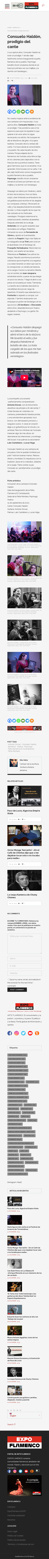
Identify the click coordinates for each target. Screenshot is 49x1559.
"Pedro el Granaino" (18, 1097)
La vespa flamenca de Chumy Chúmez (23, 1379)
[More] (32, 112)
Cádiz (25, 1116)
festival (29, 1135)
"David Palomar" (16, 1062)
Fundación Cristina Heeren (21, 1143)
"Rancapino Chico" (17, 1101)
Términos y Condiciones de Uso (20, 1544)
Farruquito (15, 1135)
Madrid (13, 1154)
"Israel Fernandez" (18, 1074)
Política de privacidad (16, 1540)
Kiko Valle (34, 78)
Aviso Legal (12, 1531)
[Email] (23, 112)
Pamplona (26, 1158)
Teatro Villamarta (18, 1174)
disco (32, 1120)
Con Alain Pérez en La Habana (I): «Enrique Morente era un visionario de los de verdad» (24, 1273)
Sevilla (31, 1170)
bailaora (27, 1108)
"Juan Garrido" (16, 1082)
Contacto (11, 1507)
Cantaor (14, 1112)
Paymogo (28, 747)
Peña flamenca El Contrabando (21, 749)
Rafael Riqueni (16, 1170)
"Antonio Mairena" (17, 1055)
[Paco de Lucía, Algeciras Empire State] (24, 796)
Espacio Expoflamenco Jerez (21, 1131)
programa (31, 1162)
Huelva (20, 747)
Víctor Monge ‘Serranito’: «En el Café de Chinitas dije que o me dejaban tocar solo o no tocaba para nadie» (24, 1250)
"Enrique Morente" (17, 1066)
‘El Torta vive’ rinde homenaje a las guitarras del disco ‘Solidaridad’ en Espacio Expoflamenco (21, 1296)
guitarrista (15, 1147)
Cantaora (28, 1112)
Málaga (13, 1158)
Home (9, 27)
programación (16, 1166)
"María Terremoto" (18, 1085)
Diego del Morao (17, 1120)
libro (24, 1151)
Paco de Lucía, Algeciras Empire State (23, 1208)
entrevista (15, 1124)
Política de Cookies (15, 1536)
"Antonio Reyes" (16, 1058)
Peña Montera (14, 751)
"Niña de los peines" (18, 1093)
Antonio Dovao (14, 744)
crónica (13, 1116)
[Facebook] (10, 112)
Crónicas (16, 27)
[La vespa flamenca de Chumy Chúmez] (24, 880)
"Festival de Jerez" (18, 1070)
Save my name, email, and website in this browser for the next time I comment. (24, 982)
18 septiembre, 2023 (16, 78)
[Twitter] (14, 112)
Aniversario (15, 1105)
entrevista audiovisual (20, 1128)
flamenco (12, 747)
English (13, 1416)
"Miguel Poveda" (16, 1089)
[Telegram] (27, 112)
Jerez (13, 1151)
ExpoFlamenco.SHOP (16, 1511)
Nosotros (11, 1520)
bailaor (13, 1108)
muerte (25, 1154)
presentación (16, 1162)
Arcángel (30, 1105)
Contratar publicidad (16, 1515)
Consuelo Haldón (29, 744)
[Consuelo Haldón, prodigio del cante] (14, 763)
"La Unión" (32, 1082)
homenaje (31, 1147)
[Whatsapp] (19, 112)
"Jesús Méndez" (16, 1078)
